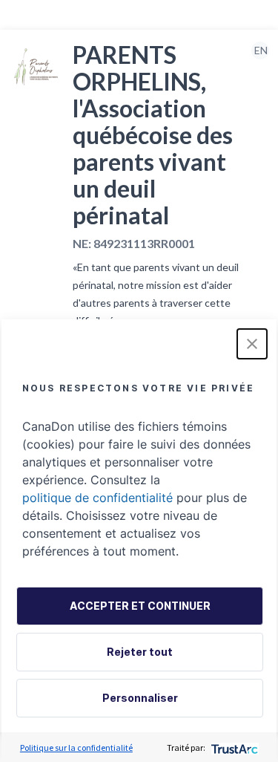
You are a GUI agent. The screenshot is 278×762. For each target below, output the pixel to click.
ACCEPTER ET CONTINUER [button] (140, 605)
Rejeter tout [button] (140, 651)
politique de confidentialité (97, 497)
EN (261, 50)
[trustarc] (233, 747)
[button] (252, 344)
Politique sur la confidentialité (76, 747)
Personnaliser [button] (140, 697)
